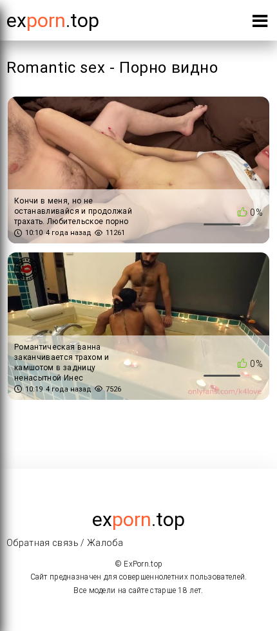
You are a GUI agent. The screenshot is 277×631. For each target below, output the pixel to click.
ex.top (138, 519)
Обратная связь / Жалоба (64, 543)
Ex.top (52, 20)
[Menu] (260, 23)
